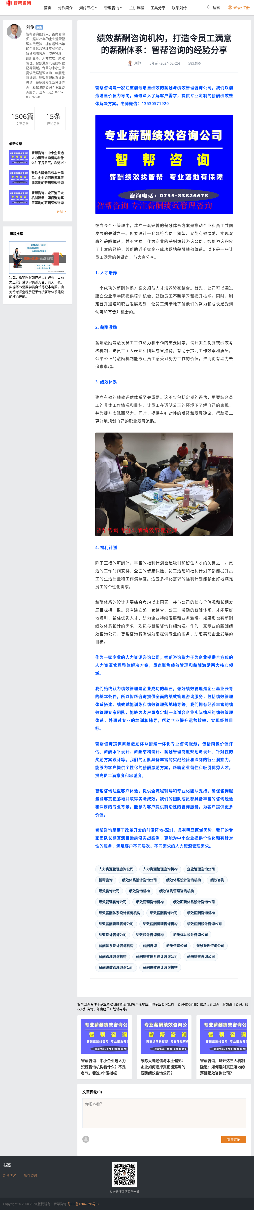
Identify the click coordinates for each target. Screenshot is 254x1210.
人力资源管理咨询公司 (116, 869)
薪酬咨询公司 (176, 945)
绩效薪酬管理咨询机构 (160, 923)
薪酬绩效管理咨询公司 (116, 967)
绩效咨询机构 (139, 890)
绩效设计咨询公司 (113, 934)
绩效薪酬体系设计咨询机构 (119, 912)
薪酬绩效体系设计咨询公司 (157, 956)
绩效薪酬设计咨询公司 (204, 923)
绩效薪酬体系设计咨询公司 (194, 901)
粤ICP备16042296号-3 (82, 1204)
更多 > (61, 211)
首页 (47, 7)
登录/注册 (241, 7)
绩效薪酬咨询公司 (164, 912)
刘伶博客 (9, 1175)
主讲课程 (136, 7)
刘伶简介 (65, 7)
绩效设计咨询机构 (150, 934)
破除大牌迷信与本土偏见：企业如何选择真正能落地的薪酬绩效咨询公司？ (163, 1066)
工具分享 (158, 7)
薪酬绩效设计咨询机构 (160, 967)
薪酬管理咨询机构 (113, 956)
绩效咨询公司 (109, 890)
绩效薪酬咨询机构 (201, 912)
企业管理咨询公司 (201, 869)
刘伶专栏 (86, 7)
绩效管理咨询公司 (113, 901)
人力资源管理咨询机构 (160, 869)
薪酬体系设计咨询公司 (190, 934)
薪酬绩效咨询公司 (201, 956)
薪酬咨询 (150, 945)
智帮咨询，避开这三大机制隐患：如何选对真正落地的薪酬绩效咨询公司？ (222, 1066)
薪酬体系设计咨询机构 (116, 945)
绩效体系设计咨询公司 (139, 880)
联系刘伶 (179, 7)
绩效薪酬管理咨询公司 (116, 923)
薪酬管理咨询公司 (210, 945)
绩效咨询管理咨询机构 (176, 890)
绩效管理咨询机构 (150, 901)
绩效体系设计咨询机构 (183, 880)
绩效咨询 (217, 880)
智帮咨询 (106, 880)
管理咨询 (111, 7)
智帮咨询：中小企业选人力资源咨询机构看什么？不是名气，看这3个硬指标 (103, 1066)
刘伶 (30, 27)
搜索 (216, 7)
